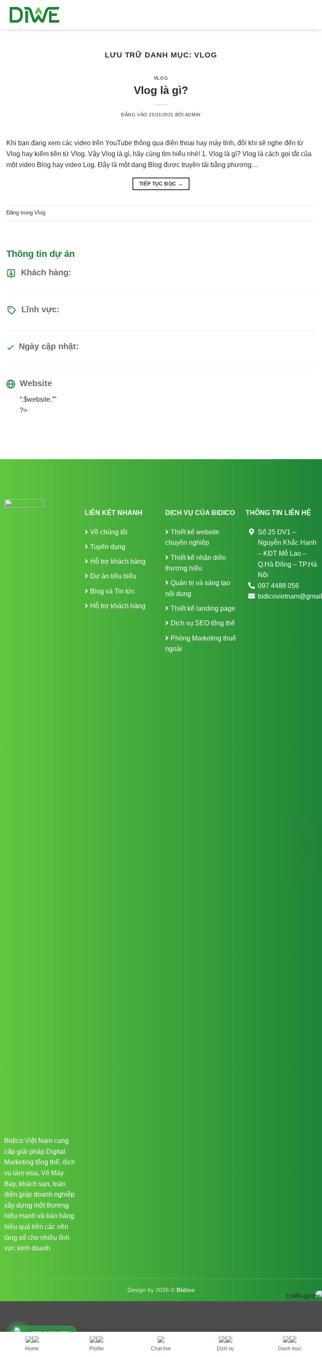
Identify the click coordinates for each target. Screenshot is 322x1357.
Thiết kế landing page (203, 608)
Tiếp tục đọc (161, 184)
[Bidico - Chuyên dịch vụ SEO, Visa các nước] (34, 14)
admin (193, 114)
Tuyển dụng (107, 546)
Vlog (161, 78)
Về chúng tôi (108, 532)
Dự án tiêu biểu (113, 576)
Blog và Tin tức (112, 591)
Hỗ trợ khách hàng (117, 561)
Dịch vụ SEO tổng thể (203, 623)
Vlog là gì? (161, 90)
